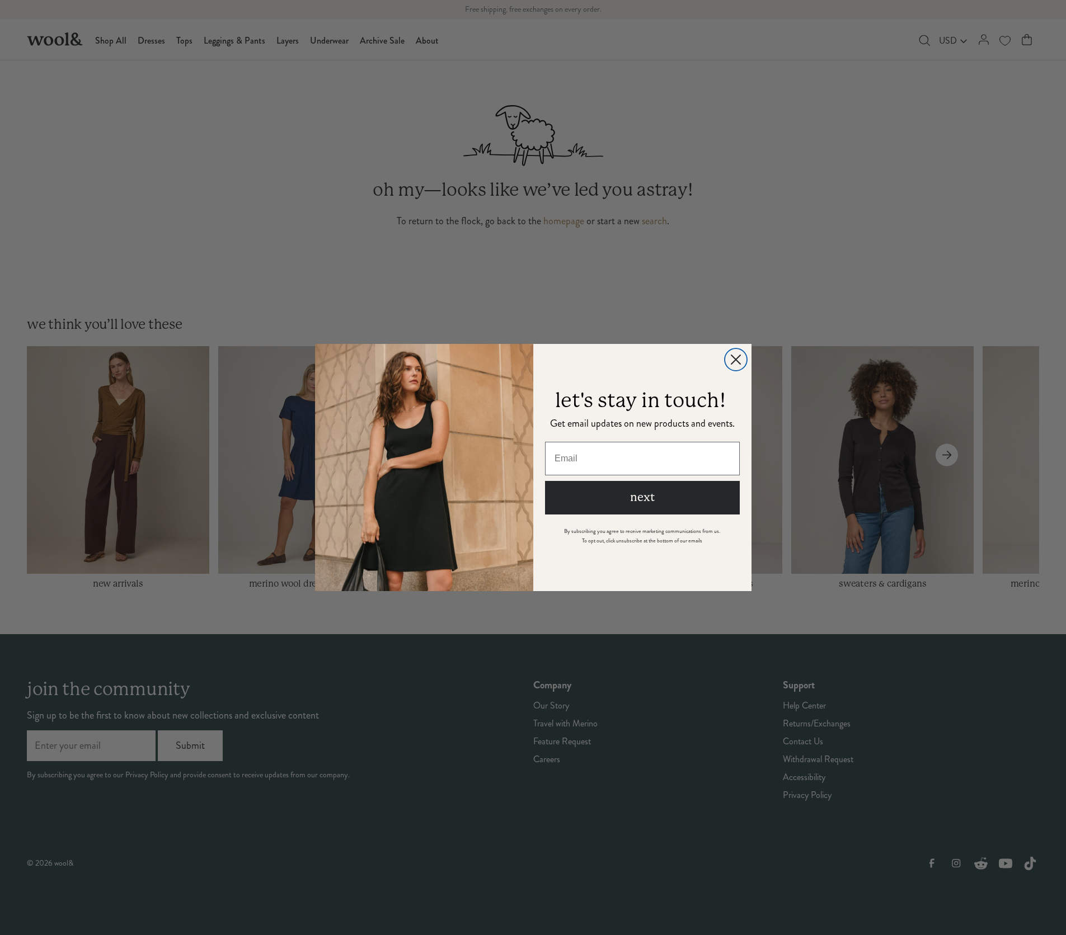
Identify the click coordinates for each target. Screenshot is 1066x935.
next (642, 497)
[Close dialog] (736, 359)
